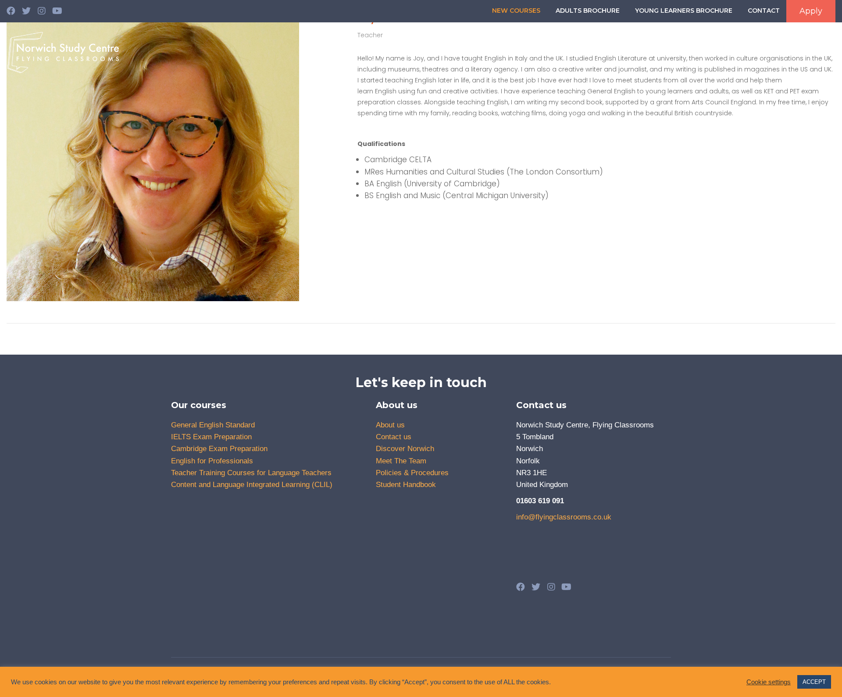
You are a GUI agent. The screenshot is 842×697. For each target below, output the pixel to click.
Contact (764, 10)
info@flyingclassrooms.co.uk (563, 517)
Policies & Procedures (412, 473)
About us (443, 50)
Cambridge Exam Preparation (219, 449)
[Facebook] (11, 11)
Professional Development (571, 50)
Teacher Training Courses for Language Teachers (251, 473)
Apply (810, 11)
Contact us (393, 437)
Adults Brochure (588, 10)
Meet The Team (401, 461)
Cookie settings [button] (768, 682)
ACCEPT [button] (814, 682)
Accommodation (730, 50)
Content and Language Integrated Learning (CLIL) (251, 484)
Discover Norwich (800, 50)
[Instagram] (41, 11)
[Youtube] (57, 11)
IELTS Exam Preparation (211, 437)
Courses (491, 50)
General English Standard (213, 425)
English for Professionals (212, 461)
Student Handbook (406, 484)
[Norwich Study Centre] (64, 52)
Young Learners (664, 50)
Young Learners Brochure (683, 10)
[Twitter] (26, 11)
